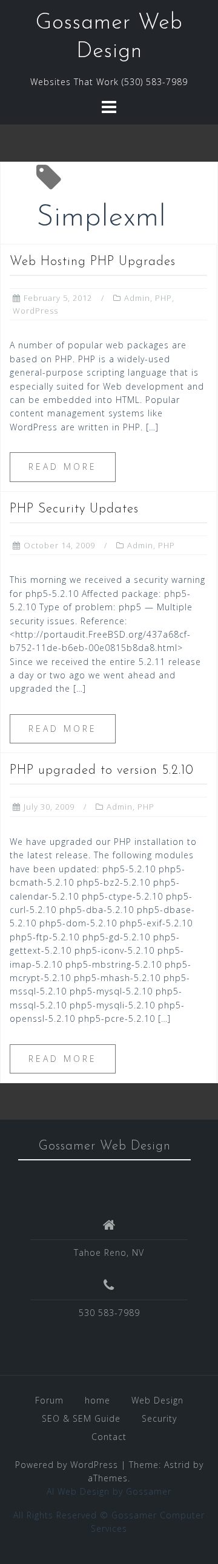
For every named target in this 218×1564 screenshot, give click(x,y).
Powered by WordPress (66, 1464)
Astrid (177, 1464)
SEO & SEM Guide (81, 1418)
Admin (137, 297)
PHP (163, 297)
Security (159, 1418)
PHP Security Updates (74, 509)
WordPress (35, 310)
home (97, 1400)
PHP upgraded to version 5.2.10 (102, 770)
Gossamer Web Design (105, 1146)
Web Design (157, 1400)
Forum (49, 1400)
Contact (109, 1436)
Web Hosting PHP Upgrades (93, 261)
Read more (62, 466)
